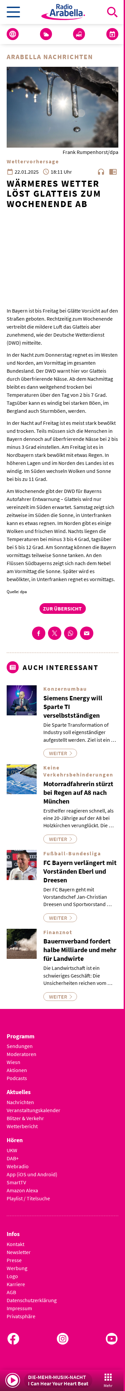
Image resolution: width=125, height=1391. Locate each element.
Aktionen (17, 1070)
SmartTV (16, 1182)
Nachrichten (20, 1102)
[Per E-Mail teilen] (86, 633)
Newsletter (19, 1252)
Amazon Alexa (22, 1190)
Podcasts (17, 1078)
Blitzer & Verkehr (25, 1118)
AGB (11, 1292)
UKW (12, 1150)
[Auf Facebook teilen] (38, 633)
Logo (12, 1276)
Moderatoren (21, 1054)
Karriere (16, 1284)
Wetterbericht (22, 1126)
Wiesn (13, 1062)
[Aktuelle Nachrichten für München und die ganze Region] (13, 34)
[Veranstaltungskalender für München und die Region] (112, 34)
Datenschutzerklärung (32, 1300)
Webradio (18, 1166)
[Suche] (112, 12)
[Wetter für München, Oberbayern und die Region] (46, 34)
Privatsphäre (21, 1316)
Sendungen (20, 1046)
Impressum (19, 1308)
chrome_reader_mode (113, 172)
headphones (101, 172)
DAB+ (13, 1158)
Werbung (17, 1268)
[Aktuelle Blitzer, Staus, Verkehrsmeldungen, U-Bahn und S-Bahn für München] (79, 34)
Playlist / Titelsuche (28, 1198)
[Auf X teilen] (54, 633)
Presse (14, 1260)
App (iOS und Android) (32, 1174)
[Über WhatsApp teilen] (70, 633)
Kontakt (15, 1244)
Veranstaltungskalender (33, 1110)
